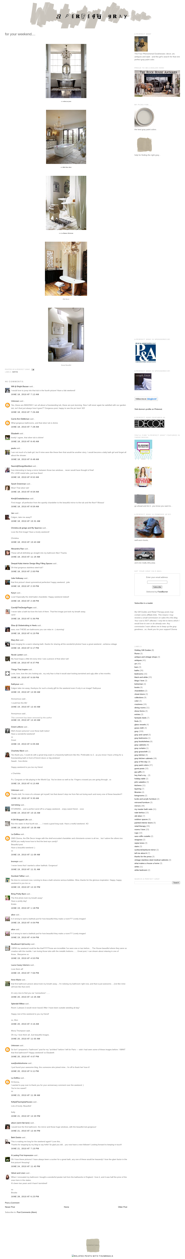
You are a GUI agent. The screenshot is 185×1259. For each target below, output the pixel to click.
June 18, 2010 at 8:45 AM (25, 441)
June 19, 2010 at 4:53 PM (25, 958)
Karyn (13, 593)
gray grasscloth (141, 751)
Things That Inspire (19, 669)
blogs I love (139, 680)
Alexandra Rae (17, 549)
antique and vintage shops (145, 657)
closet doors (139, 694)
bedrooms (138, 674)
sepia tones (139, 843)
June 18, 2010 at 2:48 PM (25, 601)
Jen (12, 513)
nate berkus (139, 812)
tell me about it (140, 853)
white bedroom (140, 870)
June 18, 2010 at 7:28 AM (25, 427)
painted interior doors (143, 823)
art (135, 664)
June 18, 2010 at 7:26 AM (25, 412)
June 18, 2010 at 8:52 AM (25, 477)
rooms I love (139, 829)
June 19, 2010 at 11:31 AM (25, 869)
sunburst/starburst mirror (145, 850)
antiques (138, 660)
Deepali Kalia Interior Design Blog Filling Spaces (31, 563)
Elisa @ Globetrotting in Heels (24, 625)
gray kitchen (139, 755)
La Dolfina (15, 834)
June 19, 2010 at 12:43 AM (25, 707)
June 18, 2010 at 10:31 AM (25, 521)
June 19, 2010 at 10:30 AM (25, 827)
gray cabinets (140, 745)
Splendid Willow (18, 1004)
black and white (141, 677)
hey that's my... (140, 775)
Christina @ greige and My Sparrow (26, 528)
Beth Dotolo (16, 1137)
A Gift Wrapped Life (19, 820)
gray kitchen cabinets (143, 758)
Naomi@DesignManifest (21, 466)
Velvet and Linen (18, 1173)
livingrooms (139, 795)
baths (15, 372)
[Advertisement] (145, 203)
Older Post (122, 1207)
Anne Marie (16, 980)
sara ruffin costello (142, 836)
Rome (137, 653)
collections (138, 697)
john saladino (140, 782)
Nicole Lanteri (17, 655)
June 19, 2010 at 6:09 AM (25, 744)
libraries (137, 792)
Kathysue (15, 684)
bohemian (138, 684)
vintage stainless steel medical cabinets (151, 860)
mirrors (137, 806)
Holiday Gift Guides (142, 650)
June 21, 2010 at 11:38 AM (25, 1095)
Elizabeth (15, 433)
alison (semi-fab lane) (20, 1123)
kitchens (138, 785)
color (136, 701)
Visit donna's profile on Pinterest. (148, 409)
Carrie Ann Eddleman (20, 419)
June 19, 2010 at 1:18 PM (25, 908)
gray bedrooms (140, 738)
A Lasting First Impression (22, 1155)
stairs (136, 846)
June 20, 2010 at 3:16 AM (25, 1024)
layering (137, 789)
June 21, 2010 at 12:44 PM (25, 1131)
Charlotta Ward (17, 751)
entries (137, 714)
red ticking (15, 805)
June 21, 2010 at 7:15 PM (25, 1148)
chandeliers (139, 691)
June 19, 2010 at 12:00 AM (25, 692)
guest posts (139, 768)
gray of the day (140, 762)
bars (136, 667)
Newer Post (10, 1207)
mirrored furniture (142, 802)
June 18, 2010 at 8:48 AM (25, 459)
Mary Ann (15, 640)
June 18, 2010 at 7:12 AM (25, 394)
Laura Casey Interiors (20, 965)
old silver (138, 816)
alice (13, 915)
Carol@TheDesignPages (21, 607)
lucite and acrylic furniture (145, 799)
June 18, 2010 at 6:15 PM (25, 633)
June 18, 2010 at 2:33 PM (25, 586)
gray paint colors (141, 765)
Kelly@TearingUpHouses (21, 1102)
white (136, 867)
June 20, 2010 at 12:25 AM (25, 997)
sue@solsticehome (19, 1063)
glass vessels (140, 724)
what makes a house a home (146, 863)
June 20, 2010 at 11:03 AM (25, 1039)
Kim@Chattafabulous (20, 498)
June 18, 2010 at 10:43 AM (25, 542)
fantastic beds (140, 718)
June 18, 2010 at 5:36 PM (25, 619)
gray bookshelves (142, 741)
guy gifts (138, 772)
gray (136, 731)
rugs (136, 833)
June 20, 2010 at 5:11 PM (25, 1071)
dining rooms (140, 708)
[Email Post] (32, 369)
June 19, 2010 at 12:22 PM (25, 887)
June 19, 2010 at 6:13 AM (25, 783)
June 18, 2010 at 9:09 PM (25, 677)
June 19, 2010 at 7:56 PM (25, 973)
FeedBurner (163, 592)
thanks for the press (143, 856)
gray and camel (141, 735)
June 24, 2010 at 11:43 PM (25, 1166)
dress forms (139, 711)
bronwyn (14, 861)
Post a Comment (12, 1203)
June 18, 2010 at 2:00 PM (25, 571)
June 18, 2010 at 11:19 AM (25, 557)
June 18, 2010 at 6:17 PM (25, 648)
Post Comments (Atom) (27, 1212)
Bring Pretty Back (18, 894)
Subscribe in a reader (143, 603)
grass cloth (139, 728)
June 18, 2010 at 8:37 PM (25, 663)
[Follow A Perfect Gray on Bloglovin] (146, 400)
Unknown (15, 401)
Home (66, 1207)
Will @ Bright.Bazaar (20, 386)
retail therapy (140, 826)
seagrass (138, 840)
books (137, 687)
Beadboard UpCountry (20, 944)
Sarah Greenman (18, 484)
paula (13, 448)
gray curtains (140, 748)
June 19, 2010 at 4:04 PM (25, 923)
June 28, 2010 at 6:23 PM (25, 1196)
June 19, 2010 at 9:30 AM (25, 798)
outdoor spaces (141, 819)
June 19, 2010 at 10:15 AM (25, 813)
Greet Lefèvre (17, 727)
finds (136, 721)
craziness (138, 704)
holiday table (139, 779)
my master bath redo (143, 809)
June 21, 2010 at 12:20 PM (25, 1116)
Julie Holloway (17, 578)
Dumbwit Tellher (18, 876)
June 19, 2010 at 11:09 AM (25, 855)
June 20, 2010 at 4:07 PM (25, 1056)
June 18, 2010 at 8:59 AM (25, 492)
